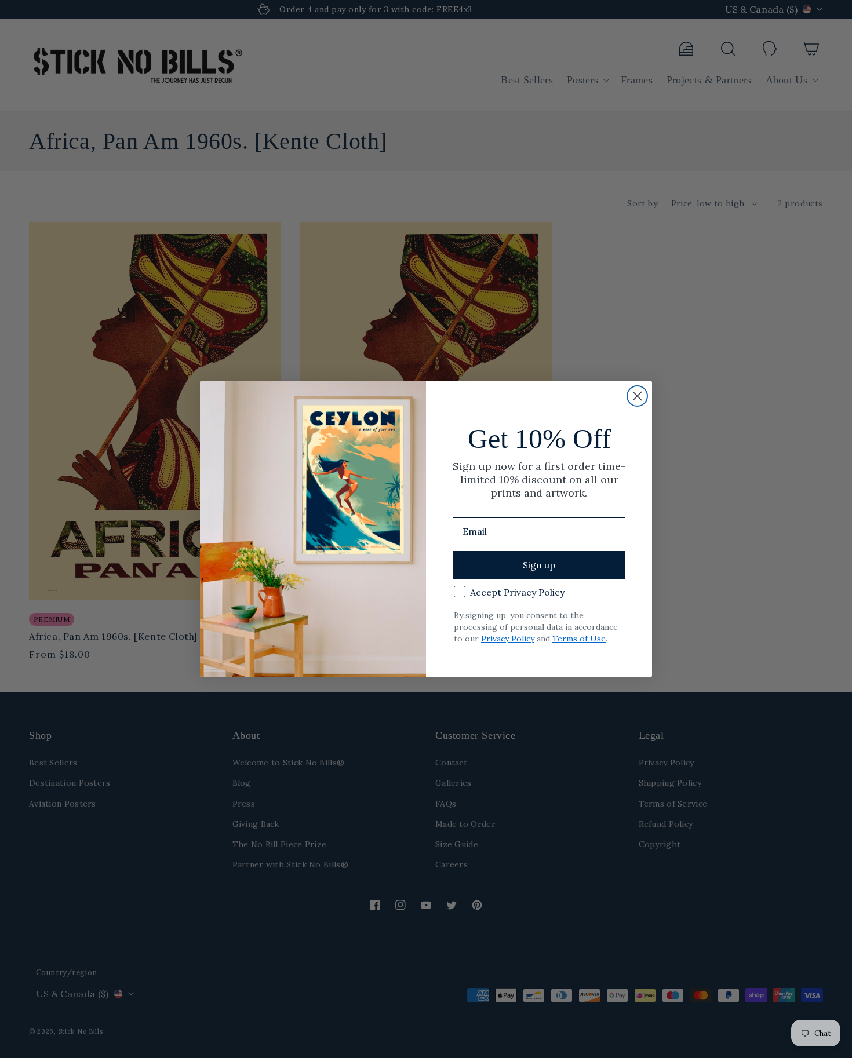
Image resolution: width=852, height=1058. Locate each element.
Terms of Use (579, 638)
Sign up (539, 565)
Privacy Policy (507, 638)
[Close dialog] (637, 396)
